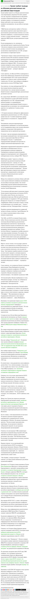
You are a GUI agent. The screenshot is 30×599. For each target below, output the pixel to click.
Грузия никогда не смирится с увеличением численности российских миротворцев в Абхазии (14, 335)
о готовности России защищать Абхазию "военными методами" (14, 546)
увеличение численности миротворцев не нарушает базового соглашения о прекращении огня (14, 370)
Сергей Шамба (24, 352)
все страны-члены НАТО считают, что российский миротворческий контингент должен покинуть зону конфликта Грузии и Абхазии (14, 560)
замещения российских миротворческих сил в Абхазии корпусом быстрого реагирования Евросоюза (13, 402)
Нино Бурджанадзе (6, 466)
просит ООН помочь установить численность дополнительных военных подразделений (14, 302)
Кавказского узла (21, 350)
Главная (27, 1)
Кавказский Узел (9, 1)
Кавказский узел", (15, 340)
